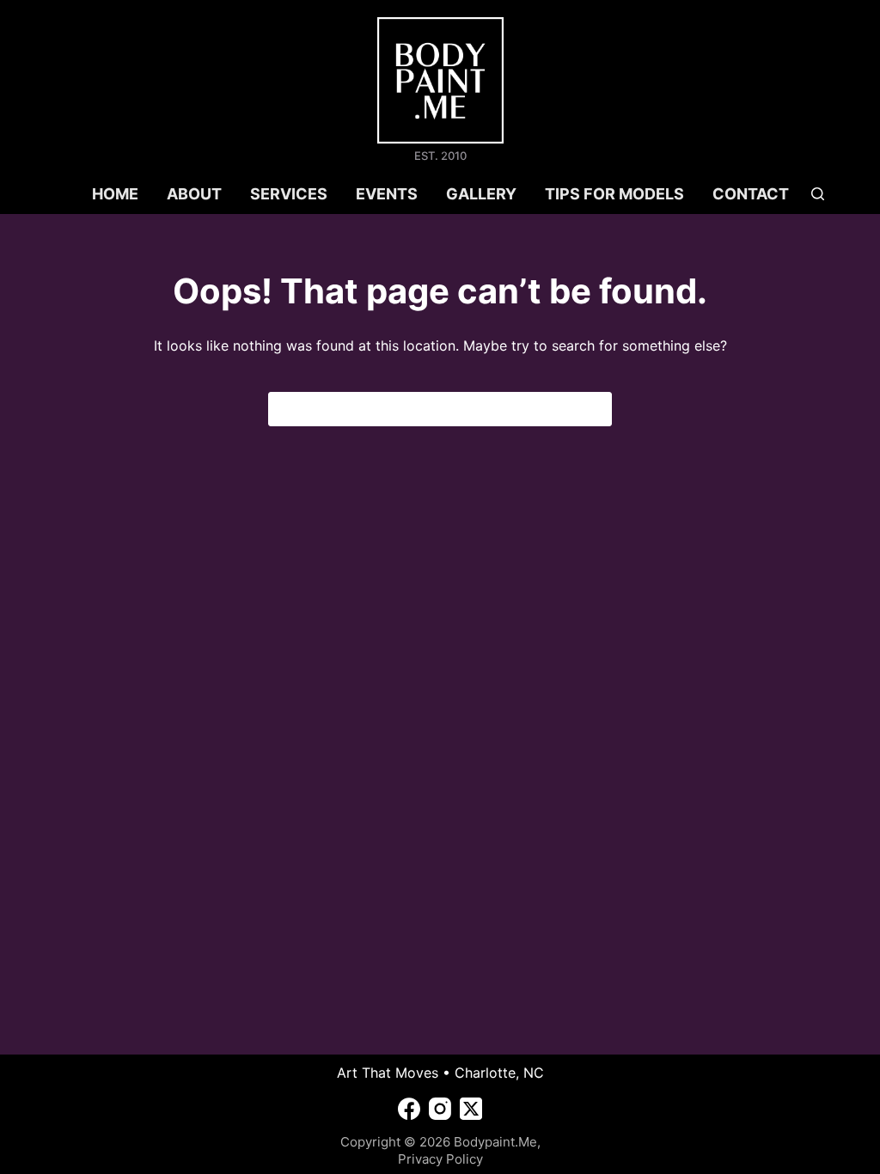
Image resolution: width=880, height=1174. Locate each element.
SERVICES (288, 194)
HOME (115, 194)
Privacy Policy (440, 1159)
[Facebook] (409, 1109)
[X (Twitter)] (471, 1109)
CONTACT (750, 194)
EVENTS (387, 194)
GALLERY (481, 194)
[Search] (817, 193)
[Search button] (594, 409)
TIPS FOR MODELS (614, 194)
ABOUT (194, 194)
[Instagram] (440, 1109)
